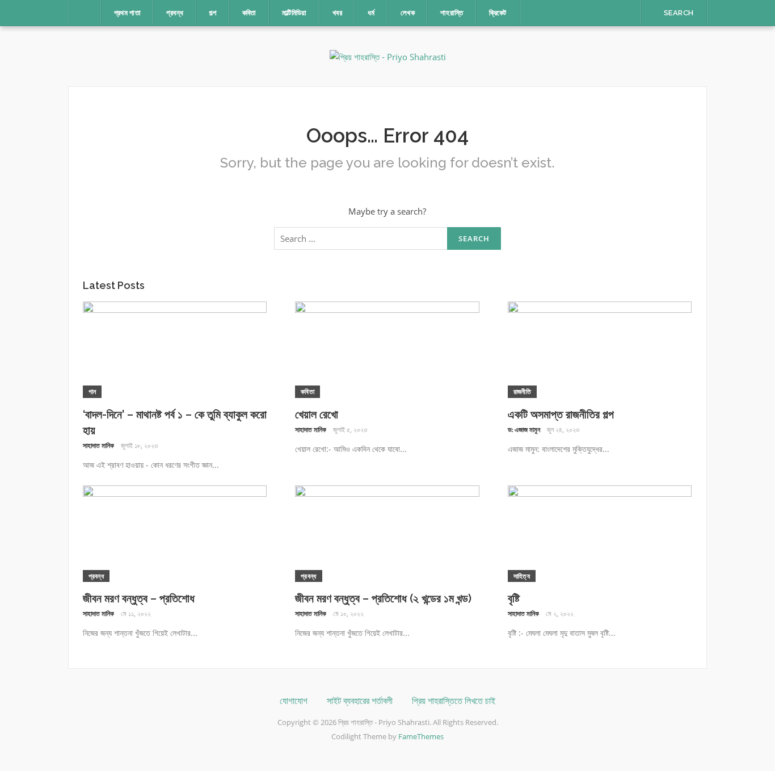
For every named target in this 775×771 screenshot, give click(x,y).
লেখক (408, 13)
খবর (337, 13)
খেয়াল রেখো (316, 414)
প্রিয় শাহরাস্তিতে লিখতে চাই (453, 700)
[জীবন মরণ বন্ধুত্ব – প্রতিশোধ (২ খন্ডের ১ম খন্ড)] (387, 532)
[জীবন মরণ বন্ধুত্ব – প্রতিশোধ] (175, 532)
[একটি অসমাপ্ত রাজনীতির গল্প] (600, 348)
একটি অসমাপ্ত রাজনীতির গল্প (561, 414)
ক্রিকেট (498, 13)
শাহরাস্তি (452, 13)
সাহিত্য (521, 576)
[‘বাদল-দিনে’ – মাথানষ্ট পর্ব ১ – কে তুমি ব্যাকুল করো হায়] (175, 348)
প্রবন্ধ (174, 13)
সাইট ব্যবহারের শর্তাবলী (360, 700)
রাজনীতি (522, 391)
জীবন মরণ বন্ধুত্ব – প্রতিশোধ (139, 598)
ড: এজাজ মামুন (524, 429)
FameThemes (421, 736)
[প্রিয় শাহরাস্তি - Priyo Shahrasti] (388, 55)
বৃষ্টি (514, 598)
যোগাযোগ (294, 700)
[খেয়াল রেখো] (387, 348)
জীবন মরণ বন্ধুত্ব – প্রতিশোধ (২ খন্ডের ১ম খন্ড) (383, 598)
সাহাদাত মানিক (98, 445)
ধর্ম (371, 13)
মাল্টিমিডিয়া (294, 13)
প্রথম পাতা (127, 13)
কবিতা (249, 13)
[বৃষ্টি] (600, 532)
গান (92, 391)
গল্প (212, 13)
